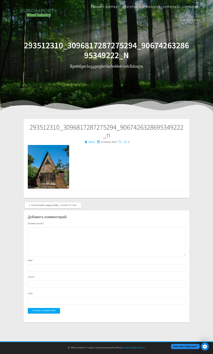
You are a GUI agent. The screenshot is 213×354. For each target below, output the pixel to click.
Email (31, 276)
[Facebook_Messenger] (205, 346)
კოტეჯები (192, 6)
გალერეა (130, 6)
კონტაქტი (150, 6)
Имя (30, 260)
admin (91, 142)
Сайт (30, 293)
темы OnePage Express (134, 347)
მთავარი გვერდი (104, 6)
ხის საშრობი (190, 20)
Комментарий (36, 223)
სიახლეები (171, 6)
